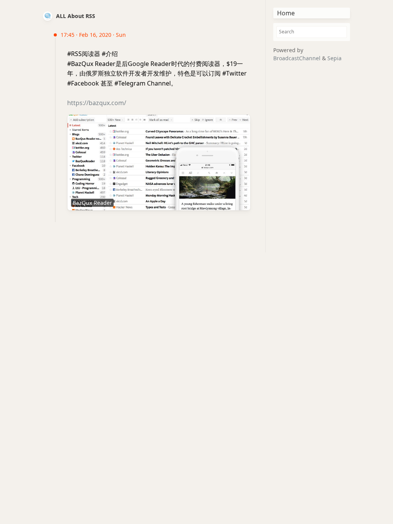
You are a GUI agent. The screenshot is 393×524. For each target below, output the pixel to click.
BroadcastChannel (297, 58)
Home (286, 13)
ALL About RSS (75, 16)
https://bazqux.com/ (96, 103)
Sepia (334, 58)
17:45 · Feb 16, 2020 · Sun (93, 34)
